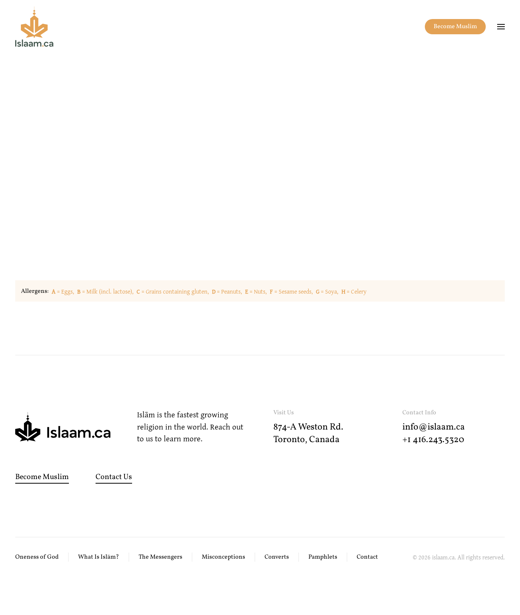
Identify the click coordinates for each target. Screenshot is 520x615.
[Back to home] (34, 27)
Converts (277, 557)
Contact (367, 557)
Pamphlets (322, 557)
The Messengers (160, 557)
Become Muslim (455, 26)
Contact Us (114, 477)
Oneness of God (37, 557)
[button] (501, 27)
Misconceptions (223, 557)
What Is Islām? (98, 557)
